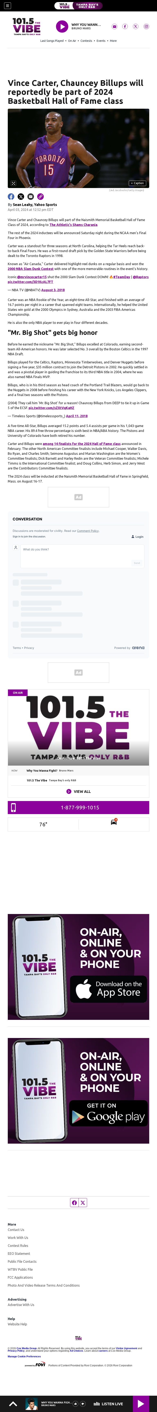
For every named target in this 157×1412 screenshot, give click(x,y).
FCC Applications (20, 1277)
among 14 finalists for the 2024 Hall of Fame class (82, 444)
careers (103, 1350)
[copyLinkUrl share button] (40, 196)
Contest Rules (18, 1245)
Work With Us (18, 1237)
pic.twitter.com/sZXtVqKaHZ (51, 408)
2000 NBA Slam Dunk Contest (31, 269)
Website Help (17, 1324)
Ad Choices (76, 1350)
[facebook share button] (11, 196)
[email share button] (30, 196)
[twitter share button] (21, 196)
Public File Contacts (22, 1261)
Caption (137, 183)
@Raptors (141, 277)
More (113, 40)
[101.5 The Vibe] (78, 6)
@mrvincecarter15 (32, 277)
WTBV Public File (20, 1269)
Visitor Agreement (126, 1348)
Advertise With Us (21, 1305)
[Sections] (7, 5)
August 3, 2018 (53, 290)
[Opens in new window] (78, 967)
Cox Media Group (27, 1348)
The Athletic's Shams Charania (73, 225)
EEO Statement (19, 1253)
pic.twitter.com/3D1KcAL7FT (30, 282)
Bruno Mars (81, 28)
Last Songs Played (52, 40)
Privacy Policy (16, 1350)
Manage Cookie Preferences (24, 1356)
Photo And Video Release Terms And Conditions (44, 1285)
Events (101, 40)
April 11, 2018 (76, 416)
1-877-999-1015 (80, 807)
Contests (86, 40)
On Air (72, 40)
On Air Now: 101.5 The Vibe (78, 758)
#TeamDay (121, 277)
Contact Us (16, 1230)
